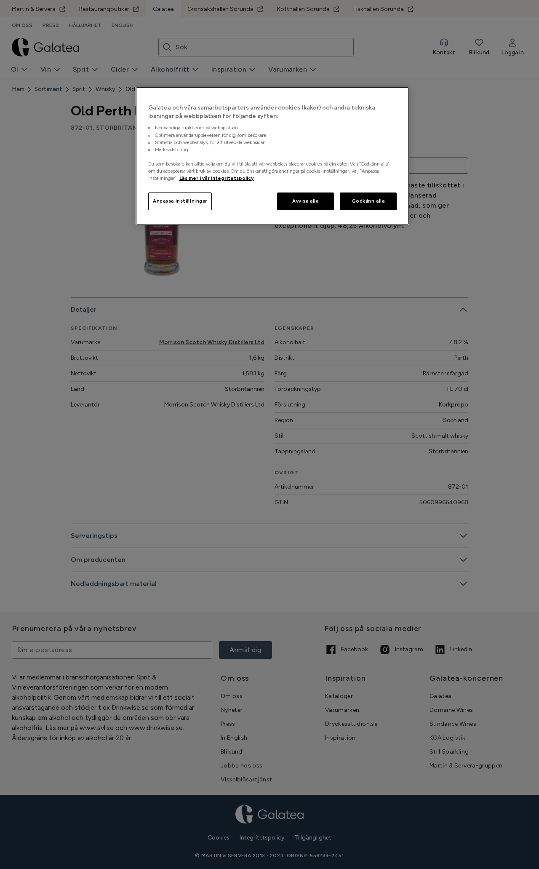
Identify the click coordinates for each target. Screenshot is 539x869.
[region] (272, 156)
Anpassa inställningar (180, 201)
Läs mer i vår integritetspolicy (216, 178)
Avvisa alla (305, 201)
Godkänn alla (368, 201)
